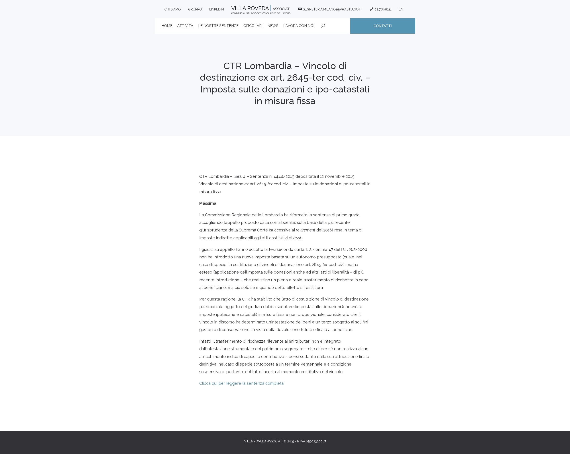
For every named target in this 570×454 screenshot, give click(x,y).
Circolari (253, 26)
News (272, 26)
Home (166, 26)
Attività (185, 26)
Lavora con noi (298, 26)
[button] (561, 448)
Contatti (383, 26)
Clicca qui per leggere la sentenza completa (241, 383)
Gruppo (195, 9)
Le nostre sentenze (218, 26)
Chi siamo (172, 9)
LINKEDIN (216, 9)
